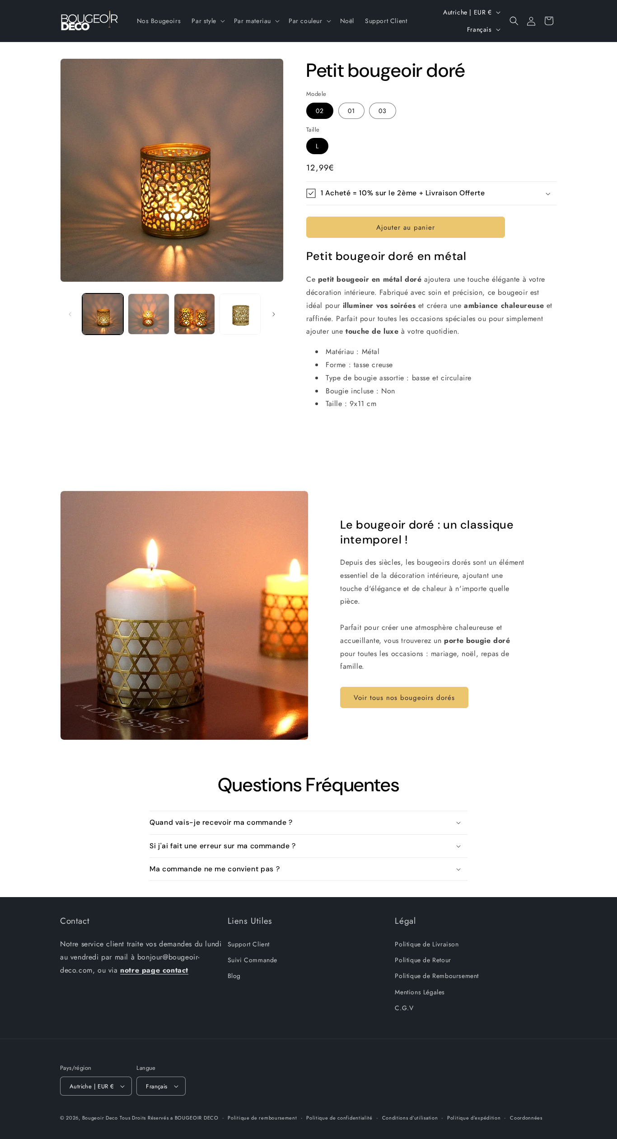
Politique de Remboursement (437, 975)
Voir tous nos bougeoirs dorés (404, 698)
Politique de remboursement (262, 1117)
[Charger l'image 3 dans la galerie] (194, 314)
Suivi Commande (252, 959)
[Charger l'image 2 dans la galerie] (148, 314)
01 (351, 110)
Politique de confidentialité (339, 1117)
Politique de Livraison (426, 944)
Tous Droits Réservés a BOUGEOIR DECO (169, 1117)
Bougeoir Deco (100, 1117)
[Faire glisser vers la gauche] (70, 314)
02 (320, 110)
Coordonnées (526, 1117)
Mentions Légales (420, 992)
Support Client (249, 944)
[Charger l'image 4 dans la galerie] (240, 314)
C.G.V (404, 1007)
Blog (234, 975)
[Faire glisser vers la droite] (274, 314)
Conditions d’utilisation (410, 1117)
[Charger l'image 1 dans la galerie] (102, 314)
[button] (207, 20)
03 (383, 110)
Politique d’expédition (473, 1117)
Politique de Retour (423, 959)
